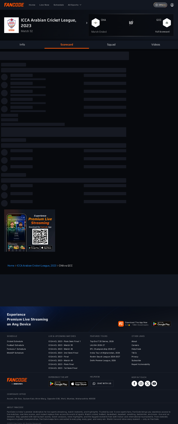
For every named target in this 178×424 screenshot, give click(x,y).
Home (11, 265)
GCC (158, 20)
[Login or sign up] (172, 5)
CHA (103, 20)
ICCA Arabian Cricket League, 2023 (36, 265)
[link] (163, 31)
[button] (22, 44)
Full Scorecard (162, 32)
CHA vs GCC (65, 265)
